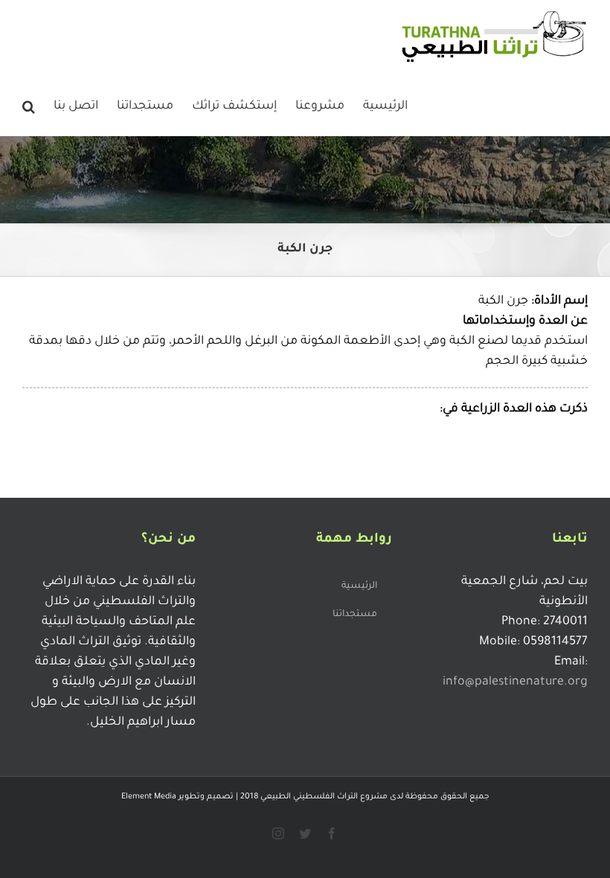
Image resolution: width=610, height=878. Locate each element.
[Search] (28, 105)
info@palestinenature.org (515, 682)
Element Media (148, 796)
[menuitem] (385, 105)
